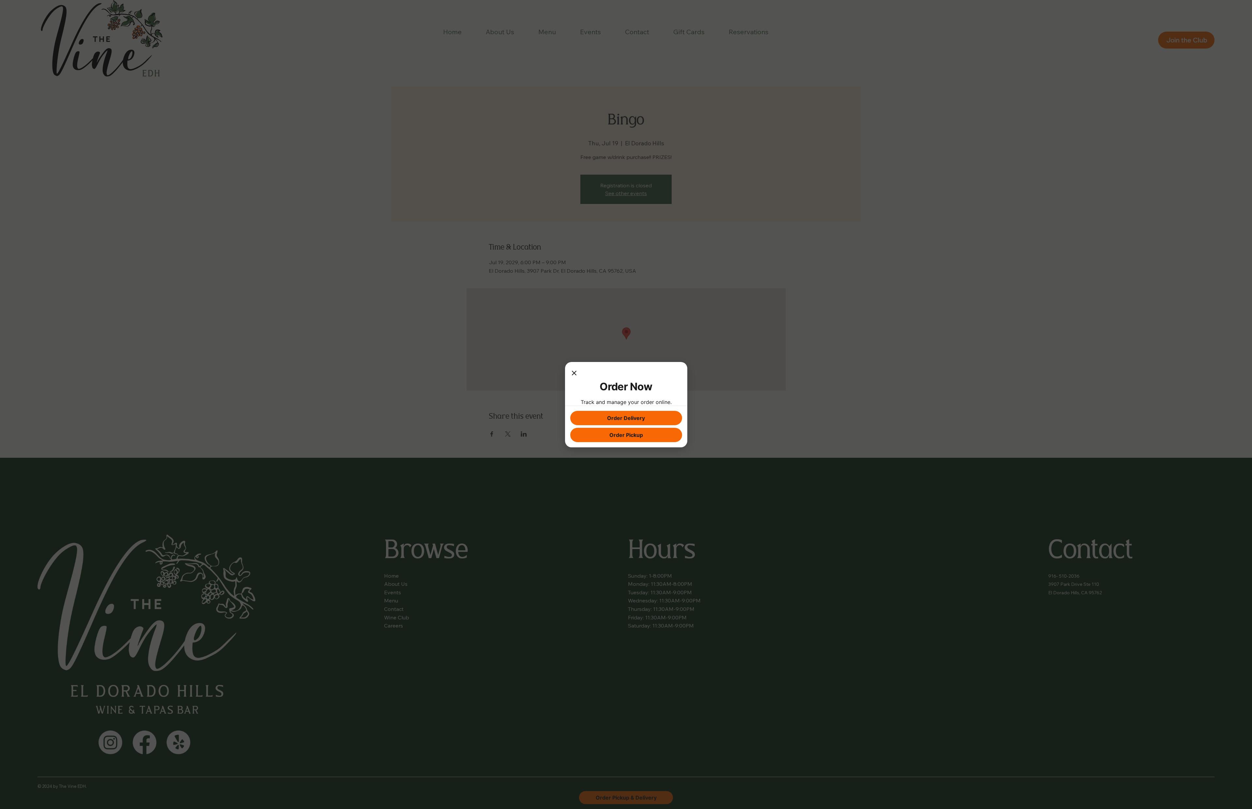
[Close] (574, 373)
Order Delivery (626, 418)
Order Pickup (626, 435)
